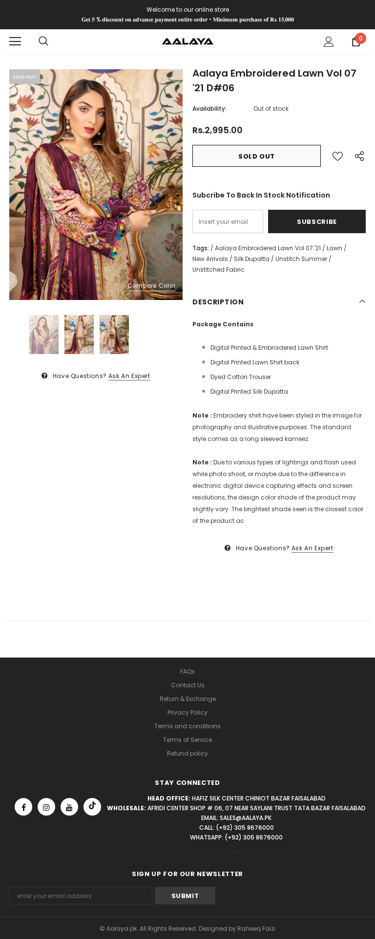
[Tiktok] (92, 807)
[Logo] (188, 41)
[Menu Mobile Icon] (15, 41)
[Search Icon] (43, 41)
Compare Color (151, 285)
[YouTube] (69, 807)
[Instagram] (46, 807)
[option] (96, 184)
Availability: (209, 108)
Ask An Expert (129, 376)
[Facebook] (23, 807)
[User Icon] (329, 42)
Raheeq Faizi (256, 928)
